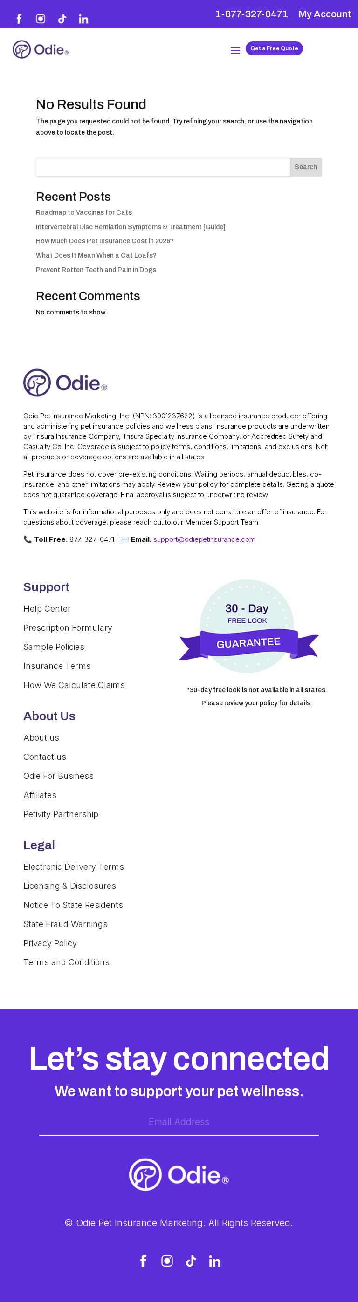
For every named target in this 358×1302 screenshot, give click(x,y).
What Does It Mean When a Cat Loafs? (96, 255)
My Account (324, 15)
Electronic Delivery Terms (73, 867)
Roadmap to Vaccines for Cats (84, 212)
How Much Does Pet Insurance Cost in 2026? (105, 241)
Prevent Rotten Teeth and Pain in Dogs (96, 269)
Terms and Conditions (66, 962)
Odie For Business (58, 776)
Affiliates (39, 795)
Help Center (47, 609)
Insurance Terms (57, 666)
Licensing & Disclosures (69, 886)
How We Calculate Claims (74, 685)
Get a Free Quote (274, 48)
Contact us (44, 757)
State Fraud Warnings (65, 924)
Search (306, 167)
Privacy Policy (50, 943)
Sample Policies (53, 647)
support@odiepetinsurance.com (204, 539)
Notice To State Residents (73, 905)
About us (41, 738)
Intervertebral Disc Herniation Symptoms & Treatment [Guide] (131, 227)
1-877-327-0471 (251, 15)
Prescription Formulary (67, 628)
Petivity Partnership (60, 814)
